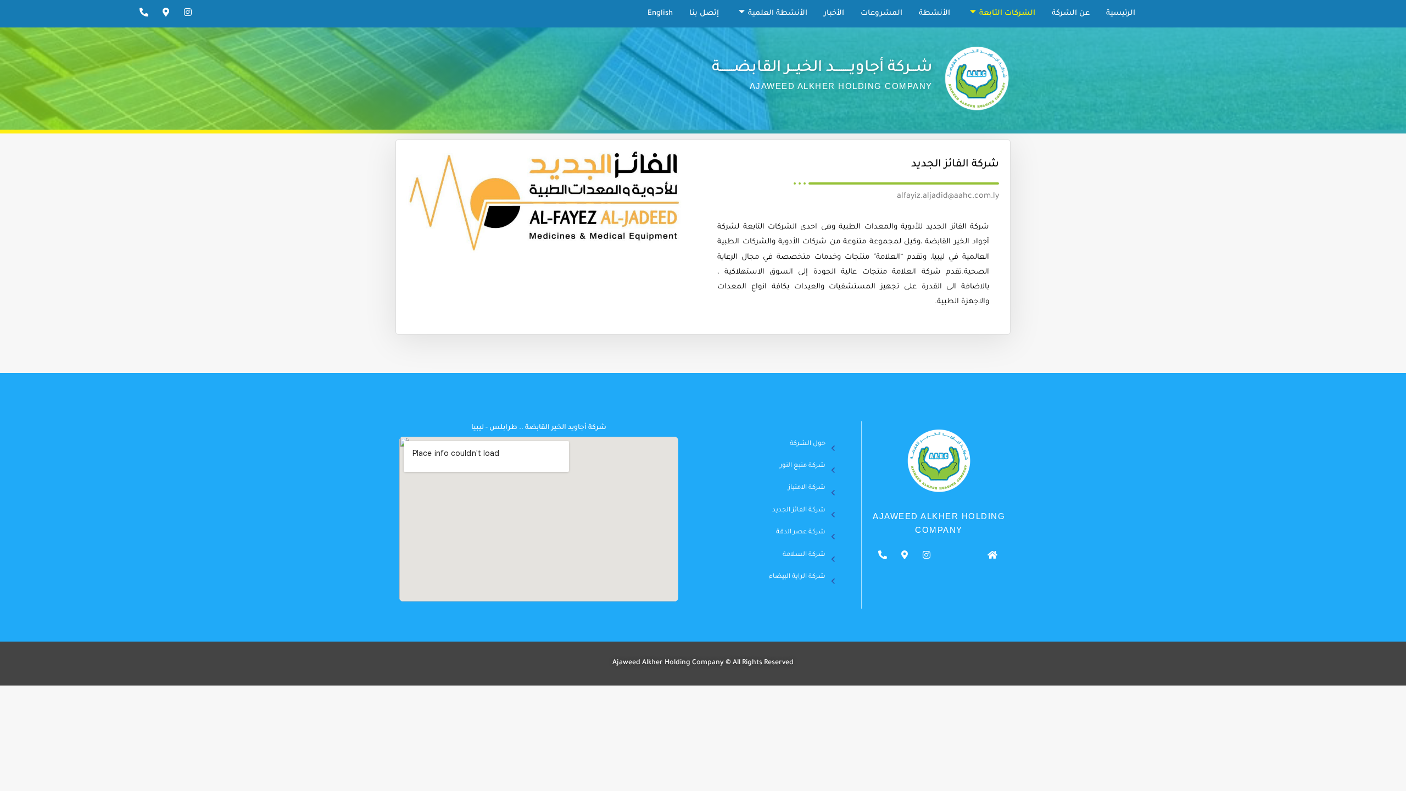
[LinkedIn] (144, 13)
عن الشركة (1071, 13)
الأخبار (834, 13)
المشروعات (881, 13)
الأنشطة (934, 13)
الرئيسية (1120, 13)
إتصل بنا (704, 13)
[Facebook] (232, 13)
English (660, 13)
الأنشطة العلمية (777, 13)
